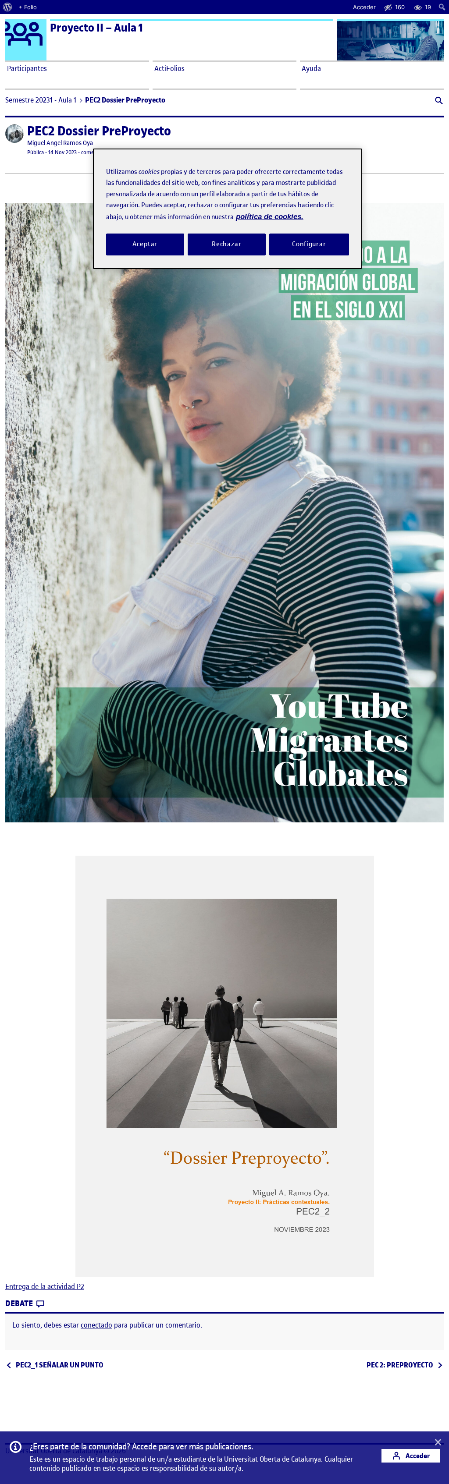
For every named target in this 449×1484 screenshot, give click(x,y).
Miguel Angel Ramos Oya (60, 143)
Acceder (417, 1455)
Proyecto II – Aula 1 (96, 28)
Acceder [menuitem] (364, 7)
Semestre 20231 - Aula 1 (40, 100)
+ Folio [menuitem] (27, 7)
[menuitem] (7, 7)
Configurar (309, 244)
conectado (96, 1325)
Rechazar (227, 244)
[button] (438, 101)
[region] (227, 209)
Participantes (27, 68)
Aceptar (144, 244)
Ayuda (311, 68)
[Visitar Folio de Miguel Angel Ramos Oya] (14, 133)
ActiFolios (169, 68)
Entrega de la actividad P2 (44, 1286)
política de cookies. (269, 217)
